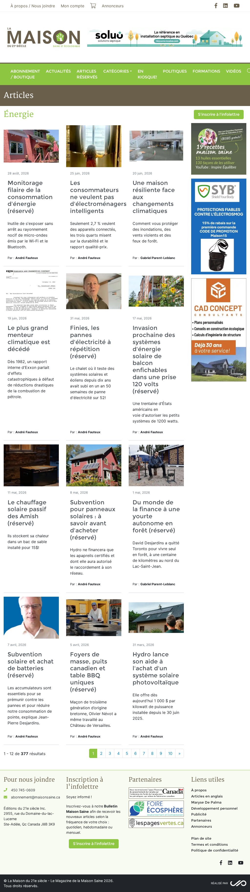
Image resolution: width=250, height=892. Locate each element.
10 (170, 753)
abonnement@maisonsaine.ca (35, 797)
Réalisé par (219, 883)
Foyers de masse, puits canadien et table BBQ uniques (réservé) (88, 672)
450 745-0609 (23, 790)
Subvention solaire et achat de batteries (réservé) (30, 665)
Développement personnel (214, 808)
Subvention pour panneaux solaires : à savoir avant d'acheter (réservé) (92, 520)
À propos (199, 790)
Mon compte (72, 5)
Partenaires (201, 820)
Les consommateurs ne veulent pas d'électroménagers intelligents (98, 196)
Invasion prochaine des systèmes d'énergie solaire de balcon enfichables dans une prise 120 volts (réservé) (154, 359)
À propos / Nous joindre (32, 5)
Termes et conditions (209, 844)
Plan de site (201, 838)
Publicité (199, 814)
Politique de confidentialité (214, 850)
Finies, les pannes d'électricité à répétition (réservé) (90, 341)
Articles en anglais (207, 796)
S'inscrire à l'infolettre (219, 114)
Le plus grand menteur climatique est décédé (29, 338)
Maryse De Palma (206, 802)
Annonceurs (201, 826)
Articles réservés (87, 74)
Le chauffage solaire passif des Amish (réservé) (27, 513)
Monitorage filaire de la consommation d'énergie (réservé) (30, 196)
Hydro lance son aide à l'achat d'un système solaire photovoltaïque (156, 668)
